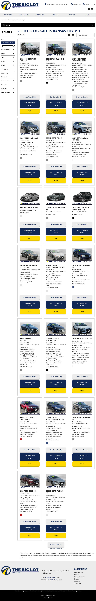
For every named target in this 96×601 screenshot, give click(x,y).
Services (72, 15)
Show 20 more (56, 544)
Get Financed (40, 15)
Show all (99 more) (56, 548)
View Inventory (79, 572)
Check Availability (29, 97)
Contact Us (77, 583)
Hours (58, 577)
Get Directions (46, 573)
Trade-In (56, 15)
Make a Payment (24, 15)
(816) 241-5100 (50, 577)
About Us (88, 15)
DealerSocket (55, 591)
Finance (76, 574)
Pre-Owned (8, 15)
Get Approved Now (29, 104)
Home (3, 20)
